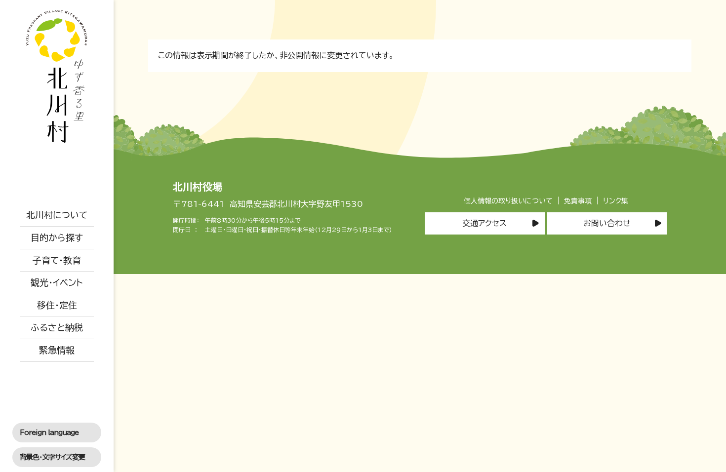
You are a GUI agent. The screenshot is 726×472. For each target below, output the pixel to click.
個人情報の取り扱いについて (508, 200)
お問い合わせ (607, 223)
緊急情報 (57, 350)
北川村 (56, 76)
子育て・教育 (57, 260)
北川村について (56, 214)
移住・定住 (57, 305)
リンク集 (615, 200)
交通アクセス (484, 223)
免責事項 (578, 200)
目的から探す (57, 237)
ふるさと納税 (57, 327)
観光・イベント (57, 282)
